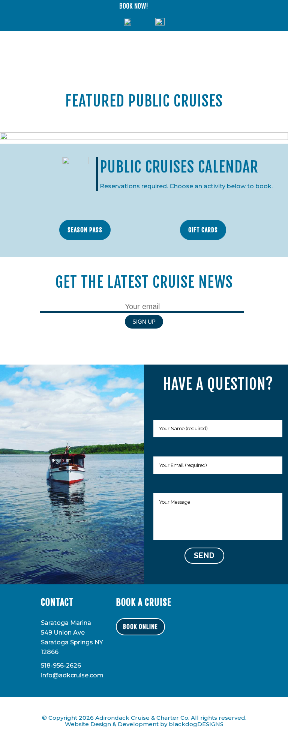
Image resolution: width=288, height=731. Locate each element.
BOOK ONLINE (140, 626)
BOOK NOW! (133, 6)
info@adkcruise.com (72, 675)
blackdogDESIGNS (196, 724)
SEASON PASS (85, 230)
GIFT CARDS (203, 230)
